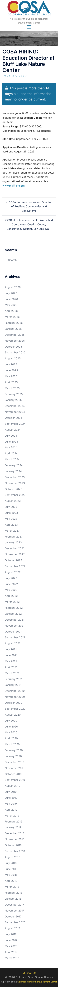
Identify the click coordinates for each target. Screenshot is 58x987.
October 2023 (13, 489)
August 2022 (13, 572)
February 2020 (14, 750)
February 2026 (14, 322)
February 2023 (14, 536)
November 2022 (15, 554)
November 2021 (14, 625)
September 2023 (15, 494)
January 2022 (13, 613)
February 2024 (14, 465)
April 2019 (11, 809)
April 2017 (11, 952)
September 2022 (15, 566)
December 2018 (14, 833)
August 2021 (12, 643)
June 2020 (11, 726)
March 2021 (12, 673)
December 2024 (15, 405)
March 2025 (12, 388)
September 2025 (15, 352)
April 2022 (11, 595)
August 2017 (12, 928)
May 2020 (11, 732)
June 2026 (11, 299)
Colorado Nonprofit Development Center (37, 982)
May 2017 (11, 946)
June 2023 (11, 512)
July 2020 (11, 720)
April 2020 (11, 738)
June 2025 (11, 370)
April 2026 (11, 310)
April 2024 (11, 453)
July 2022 (11, 578)
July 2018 (11, 863)
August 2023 (13, 500)
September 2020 (15, 708)
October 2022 (13, 560)
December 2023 (15, 477)
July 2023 (11, 506)
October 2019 (13, 774)
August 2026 (13, 287)
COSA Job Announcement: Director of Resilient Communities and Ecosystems (30, 207)
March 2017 (12, 958)
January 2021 (13, 684)
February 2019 (13, 821)
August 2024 (13, 429)
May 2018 (11, 874)
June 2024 (11, 441)
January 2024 (13, 471)
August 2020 (13, 714)
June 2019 (11, 797)
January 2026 (13, 328)
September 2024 (15, 423)
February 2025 (14, 394)
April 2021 (11, 667)
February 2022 (14, 607)
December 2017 (14, 904)
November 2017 (14, 910)
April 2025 (11, 382)
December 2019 (14, 762)
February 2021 (13, 679)
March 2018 (12, 886)
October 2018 (13, 845)
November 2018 (14, 839)
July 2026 (11, 293)
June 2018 (11, 869)
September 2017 (15, 922)
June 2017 (11, 940)
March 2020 (12, 744)
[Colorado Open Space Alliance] (29, 9)
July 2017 (10, 934)
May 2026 (11, 305)
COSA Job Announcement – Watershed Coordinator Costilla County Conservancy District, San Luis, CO (29, 224)
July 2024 (11, 435)
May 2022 (11, 589)
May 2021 (11, 661)
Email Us (30, 973)
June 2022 (11, 584)
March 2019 (12, 815)
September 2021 (15, 637)
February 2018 (13, 892)
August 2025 (13, 358)
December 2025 (15, 334)
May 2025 (11, 376)
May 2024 (11, 447)
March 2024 (12, 459)
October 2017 (13, 916)
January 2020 (13, 756)
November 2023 (15, 483)
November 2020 (15, 696)
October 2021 (13, 631)
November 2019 (14, 768)
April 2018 (11, 880)
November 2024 (15, 411)
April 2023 (11, 524)
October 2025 (13, 346)
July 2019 (11, 791)
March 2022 (12, 601)
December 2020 (15, 690)
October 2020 (13, 702)
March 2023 (12, 530)
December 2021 (14, 619)
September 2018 (15, 851)
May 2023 (11, 518)
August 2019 (12, 785)
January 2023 (13, 542)
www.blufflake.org (13, 185)
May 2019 (11, 803)
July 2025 (11, 364)
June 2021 (11, 655)
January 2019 (13, 827)
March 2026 (12, 316)
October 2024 (13, 417)
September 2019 (15, 779)
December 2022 (15, 548)
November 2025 (15, 340)
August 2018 (12, 857)
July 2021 (11, 649)
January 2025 (13, 399)
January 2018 (13, 898)
